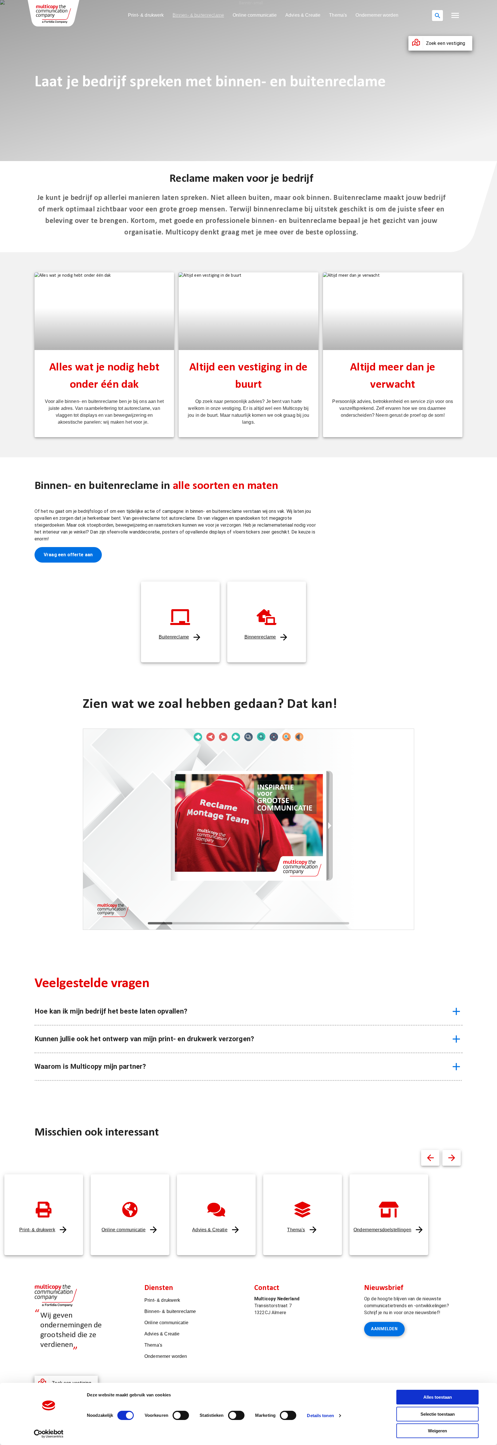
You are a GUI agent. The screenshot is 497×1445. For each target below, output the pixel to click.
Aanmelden (384, 1329)
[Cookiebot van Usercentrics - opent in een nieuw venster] (49, 1433)
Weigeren (437, 1430)
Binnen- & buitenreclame (198, 15)
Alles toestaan (437, 1397)
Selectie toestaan (437, 1414)
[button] (455, 15)
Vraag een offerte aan (68, 554)
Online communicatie (255, 15)
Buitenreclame (174, 636)
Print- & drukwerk (146, 15)
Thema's (338, 15)
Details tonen (320, 1415)
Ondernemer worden (376, 15)
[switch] (181, 1415)
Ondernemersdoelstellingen (382, 1229)
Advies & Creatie (302, 15)
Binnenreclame (260, 636)
